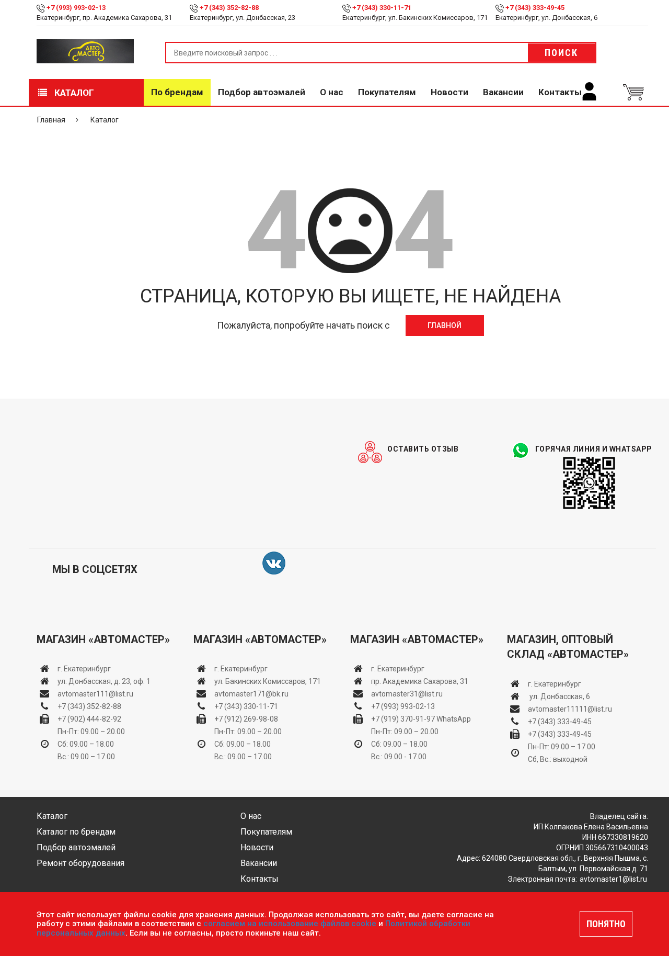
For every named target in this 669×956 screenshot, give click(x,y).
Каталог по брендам (76, 832)
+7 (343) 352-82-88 (229, 8)
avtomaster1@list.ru (613, 879)
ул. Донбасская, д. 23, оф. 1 (104, 681)
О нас (331, 92)
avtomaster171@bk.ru (251, 694)
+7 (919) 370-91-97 (403, 719)
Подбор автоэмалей (261, 92)
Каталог (73, 92)
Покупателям (387, 92)
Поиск (561, 52)
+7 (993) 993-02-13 (403, 706)
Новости (449, 92)
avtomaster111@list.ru (95, 694)
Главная (51, 120)
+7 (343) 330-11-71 (381, 8)
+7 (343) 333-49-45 (534, 8)
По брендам (177, 92)
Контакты (560, 92)
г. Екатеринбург (84, 669)
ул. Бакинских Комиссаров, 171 (267, 681)
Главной (445, 325)
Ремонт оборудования (80, 863)
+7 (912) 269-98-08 (246, 719)
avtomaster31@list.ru (407, 694)
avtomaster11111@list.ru (570, 709)
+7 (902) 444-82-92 (89, 719)
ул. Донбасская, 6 (559, 696)
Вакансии (503, 92)
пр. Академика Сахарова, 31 (419, 681)
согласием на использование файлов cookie (289, 923)
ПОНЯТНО (606, 923)
